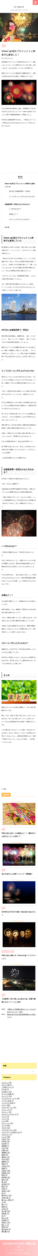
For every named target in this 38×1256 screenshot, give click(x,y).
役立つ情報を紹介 (19, 1250)
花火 (5, 789)
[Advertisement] (19, 154)
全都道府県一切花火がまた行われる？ (18, 204)
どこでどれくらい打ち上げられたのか (22, 196)
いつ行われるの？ (15, 209)
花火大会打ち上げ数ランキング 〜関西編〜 (17, 874)
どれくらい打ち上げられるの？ (19, 219)
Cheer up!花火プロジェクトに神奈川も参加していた (20, 185)
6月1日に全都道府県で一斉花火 (19, 191)
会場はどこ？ (13, 214)
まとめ (7, 227)
